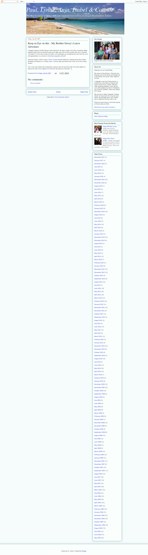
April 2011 (97, 333)
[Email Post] (55, 73)
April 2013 (97, 256)
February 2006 (99, 509)
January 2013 (98, 266)
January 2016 (98, 176)
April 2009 (97, 410)
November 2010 (99, 349)
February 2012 (99, 301)
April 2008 (97, 448)
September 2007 (99, 470)
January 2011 (98, 342)
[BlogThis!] (62, 73)
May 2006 (97, 499)
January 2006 (98, 512)
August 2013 (98, 243)
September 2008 (99, 432)
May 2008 (97, 445)
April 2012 (97, 295)
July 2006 (97, 493)
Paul (35, 73)
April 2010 (97, 371)
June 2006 (97, 496)
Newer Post (32, 92)
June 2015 (97, 192)
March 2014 (98, 231)
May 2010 (97, 368)
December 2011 (99, 307)
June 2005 (97, 534)
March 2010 (98, 374)
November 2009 (99, 387)
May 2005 (97, 538)
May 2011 (97, 330)
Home (58, 92)
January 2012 (98, 304)
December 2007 (99, 461)
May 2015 (97, 195)
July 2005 (97, 531)
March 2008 (98, 451)
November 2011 (99, 310)
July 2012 (97, 285)
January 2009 (98, 419)
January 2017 (98, 160)
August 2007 (98, 474)
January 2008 (98, 458)
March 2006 (98, 506)
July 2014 (97, 218)
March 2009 (98, 413)
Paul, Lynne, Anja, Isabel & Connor (69, 9)
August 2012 (98, 282)
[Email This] (60, 73)
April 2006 (97, 502)
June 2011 (97, 326)
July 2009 (97, 400)
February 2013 (99, 263)
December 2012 (99, 269)
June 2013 (97, 250)
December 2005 (99, 515)
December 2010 (99, 346)
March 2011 (98, 336)
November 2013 (99, 240)
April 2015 (97, 199)
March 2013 (98, 259)
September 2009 (99, 394)
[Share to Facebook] (66, 73)
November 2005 (99, 518)
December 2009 (99, 384)
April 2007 (97, 486)
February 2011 (99, 339)
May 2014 (97, 224)
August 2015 (98, 186)
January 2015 (98, 208)
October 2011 (98, 314)
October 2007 (98, 467)
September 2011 (99, 317)
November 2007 (99, 464)
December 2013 (99, 237)
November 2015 (99, 183)
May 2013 (97, 253)
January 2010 (98, 381)
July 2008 (97, 438)
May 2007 (97, 483)
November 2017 (99, 157)
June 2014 (97, 221)
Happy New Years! (108, 138)
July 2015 (97, 189)
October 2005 (98, 522)
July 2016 (97, 167)
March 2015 (98, 202)
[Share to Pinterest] (68, 73)
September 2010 (99, 355)
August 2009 (98, 397)
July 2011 (97, 323)
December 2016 (99, 163)
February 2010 (99, 378)
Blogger (84, 551)
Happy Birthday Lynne (110, 126)
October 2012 (98, 275)
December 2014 (99, 211)
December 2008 (99, 422)
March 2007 (98, 490)
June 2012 (97, 288)
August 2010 (98, 358)
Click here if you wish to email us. (104, 107)
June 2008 (97, 442)
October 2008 (98, 429)
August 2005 (98, 528)
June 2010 (97, 365)
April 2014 (97, 227)
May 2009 (97, 406)
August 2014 (98, 215)
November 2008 (99, 426)
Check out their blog (54, 59)
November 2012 (99, 272)
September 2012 (99, 279)
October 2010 (98, 352)
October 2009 (98, 390)
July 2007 (97, 477)
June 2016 (97, 170)
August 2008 (98, 435)
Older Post (84, 92)
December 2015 (99, 179)
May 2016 (97, 173)
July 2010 (97, 362)
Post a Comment (35, 83)
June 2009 (97, 403)
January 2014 (98, 234)
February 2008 (99, 454)
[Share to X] (64, 73)
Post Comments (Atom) (62, 97)
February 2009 (99, 416)
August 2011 (98, 320)
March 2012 (98, 298)
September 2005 (99, 525)
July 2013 (97, 247)
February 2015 (99, 205)
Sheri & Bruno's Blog (100, 116)
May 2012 (97, 291)
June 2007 (97, 480)
